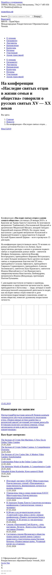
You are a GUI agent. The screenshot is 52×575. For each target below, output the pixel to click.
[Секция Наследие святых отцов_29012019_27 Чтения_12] (36, 349)
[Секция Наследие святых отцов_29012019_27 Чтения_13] (11, 374)
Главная (10, 119)
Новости (10, 122)
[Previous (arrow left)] (2, 573)
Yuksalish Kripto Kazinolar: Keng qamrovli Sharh (22, 471)
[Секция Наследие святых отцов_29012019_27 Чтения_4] (11, 349)
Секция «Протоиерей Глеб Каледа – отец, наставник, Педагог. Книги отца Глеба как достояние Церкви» (26, 526)
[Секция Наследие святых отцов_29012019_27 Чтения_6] (36, 374)
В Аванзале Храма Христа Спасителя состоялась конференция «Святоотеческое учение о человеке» (28, 505)
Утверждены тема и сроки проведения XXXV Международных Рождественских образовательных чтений (27, 495)
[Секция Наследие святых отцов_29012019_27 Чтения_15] (11, 399)
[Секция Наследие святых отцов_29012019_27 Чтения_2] (11, 324)
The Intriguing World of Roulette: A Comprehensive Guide (26, 466)
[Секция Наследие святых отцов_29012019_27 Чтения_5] (24, 374)
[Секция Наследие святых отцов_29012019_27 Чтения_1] (24, 399)
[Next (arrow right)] (5, 573)
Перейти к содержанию (12, 2)
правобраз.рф (7, 12)
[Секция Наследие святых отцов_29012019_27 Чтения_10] (36, 324)
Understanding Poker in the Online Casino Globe (22, 462)
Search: (4, 16)
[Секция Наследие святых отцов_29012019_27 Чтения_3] (24, 324)
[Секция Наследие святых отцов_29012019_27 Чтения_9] (24, 349)
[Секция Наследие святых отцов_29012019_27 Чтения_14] (36, 399)
